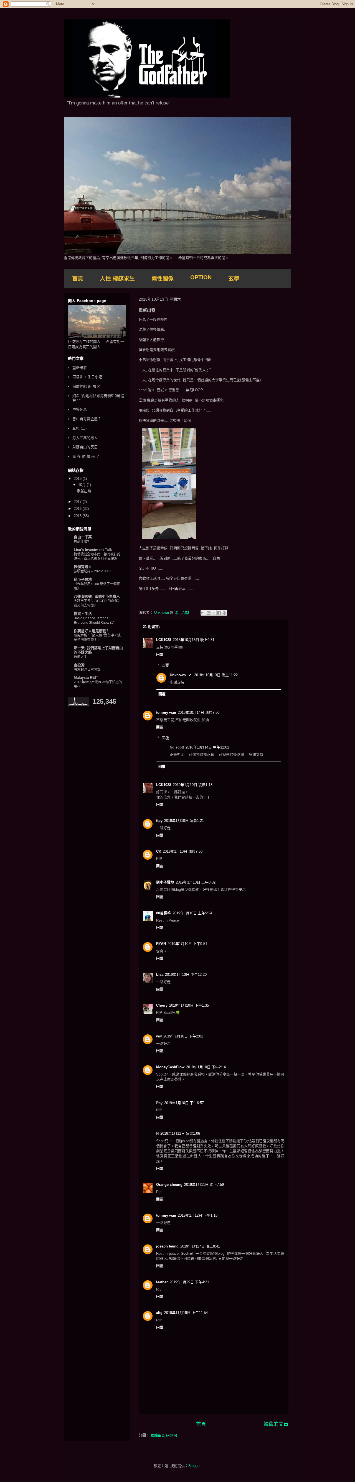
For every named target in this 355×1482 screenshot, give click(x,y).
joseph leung (167, 1246)
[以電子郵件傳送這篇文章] (203, 613)
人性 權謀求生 (117, 279)
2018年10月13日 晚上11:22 (216, 675)
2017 (78, 502)
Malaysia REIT (86, 677)
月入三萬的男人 (85, 438)
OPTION (201, 277)
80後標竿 (163, 913)
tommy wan (166, 712)
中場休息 (79, 409)
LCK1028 (163, 640)
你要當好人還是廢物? (91, 631)
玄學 (233, 279)
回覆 (159, 654)
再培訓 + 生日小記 (87, 377)
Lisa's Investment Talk (93, 550)
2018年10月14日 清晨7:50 (198, 712)
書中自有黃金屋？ (86, 419)
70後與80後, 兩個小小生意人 (97, 596)
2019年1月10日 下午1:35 (189, 1005)
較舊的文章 (275, 1424)
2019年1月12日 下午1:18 (197, 1215)
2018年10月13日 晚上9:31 (193, 640)
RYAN (161, 944)
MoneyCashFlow (170, 1067)
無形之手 (80, 657)
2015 (78, 516)
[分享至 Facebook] (219, 613)
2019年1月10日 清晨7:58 (182, 851)
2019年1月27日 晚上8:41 (200, 1246)
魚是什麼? (81, 541)
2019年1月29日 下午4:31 (189, 1282)
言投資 (79, 665)
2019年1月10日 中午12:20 (186, 974)
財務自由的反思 (85, 447)
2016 (78, 509)
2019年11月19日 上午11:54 (186, 1313)
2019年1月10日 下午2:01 (183, 1036)
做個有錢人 (83, 567)
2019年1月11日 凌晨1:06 (180, 1133)
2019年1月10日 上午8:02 (195, 882)
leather (162, 1282)
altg (159, 1313)
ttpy (159, 821)
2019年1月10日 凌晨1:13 (192, 785)
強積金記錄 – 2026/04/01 (92, 571)
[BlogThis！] (208, 613)
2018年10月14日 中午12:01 (207, 747)
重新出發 (79, 368)
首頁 (77, 279)
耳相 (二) (79, 428)
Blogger (194, 1466)
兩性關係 (162, 279)
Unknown (178, 675)
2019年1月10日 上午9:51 (187, 944)
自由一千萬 (83, 537)
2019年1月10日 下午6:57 (184, 1103)
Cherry (162, 1005)
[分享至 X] (214, 613)
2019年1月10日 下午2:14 (206, 1067)
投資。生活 (83, 614)
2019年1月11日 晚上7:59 (204, 1184)
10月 (82, 485)
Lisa (159, 974)
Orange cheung (169, 1184)
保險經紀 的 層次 (86, 386)
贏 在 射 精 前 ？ (86, 456)
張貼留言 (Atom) (164, 1435)
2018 (78, 478)
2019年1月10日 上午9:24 (192, 913)
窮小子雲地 (165, 882)
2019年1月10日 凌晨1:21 (184, 821)
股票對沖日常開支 (87, 670)
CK (158, 851)
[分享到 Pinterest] (224, 613)
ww (159, 1036)
